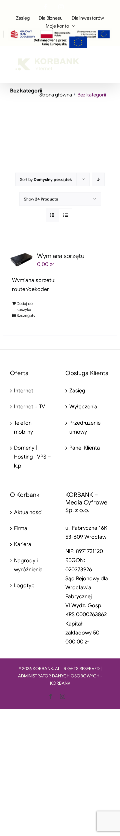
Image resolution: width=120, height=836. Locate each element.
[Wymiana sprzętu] (21, 259)
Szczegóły (26, 315)
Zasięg (77, 390)
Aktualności (28, 512)
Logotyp (24, 585)
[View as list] (65, 215)
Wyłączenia (83, 406)
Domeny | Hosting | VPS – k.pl (32, 457)
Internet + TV (29, 406)
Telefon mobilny (23, 427)
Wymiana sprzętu (60, 256)
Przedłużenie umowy (85, 427)
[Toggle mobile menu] (106, 60)
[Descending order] (98, 179)
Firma (20, 528)
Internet (23, 390)
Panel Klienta (84, 448)
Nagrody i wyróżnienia (28, 565)
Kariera (22, 544)
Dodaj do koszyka (25, 306)
